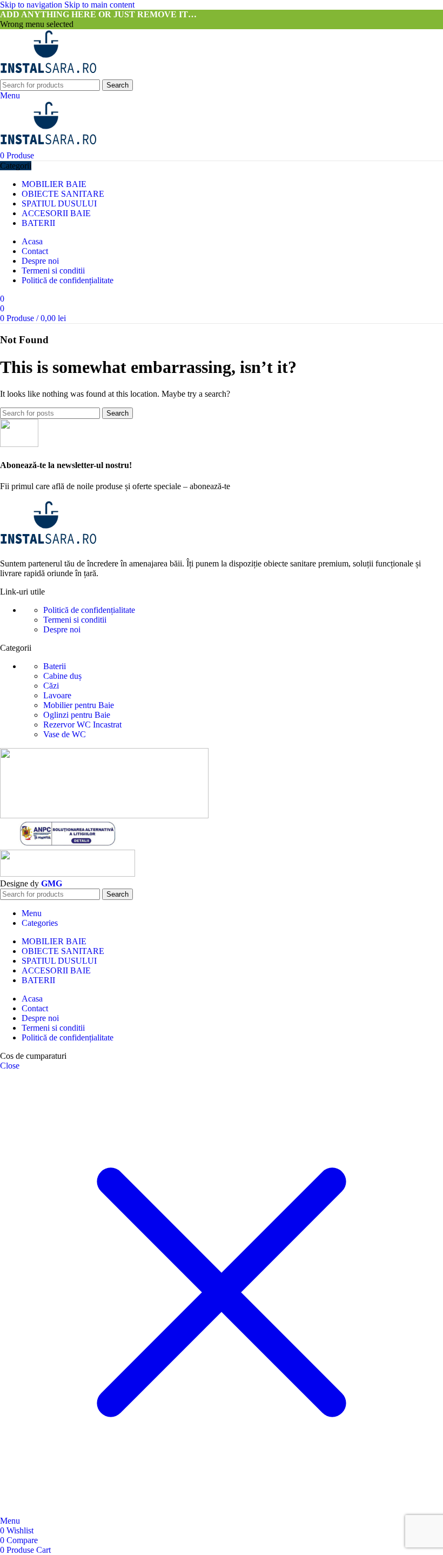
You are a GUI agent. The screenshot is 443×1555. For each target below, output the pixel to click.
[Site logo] (48, 74)
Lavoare (57, 695)
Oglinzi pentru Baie (76, 714)
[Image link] (48, 545)
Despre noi (61, 629)
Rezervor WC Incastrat (82, 724)
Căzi (51, 685)
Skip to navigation (32, 4)
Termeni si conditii (74, 619)
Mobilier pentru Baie (78, 705)
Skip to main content (99, 4)
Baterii (54, 666)
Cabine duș (62, 675)
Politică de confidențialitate (89, 610)
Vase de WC (64, 734)
